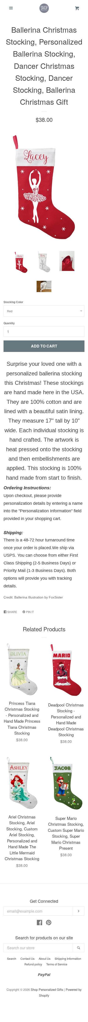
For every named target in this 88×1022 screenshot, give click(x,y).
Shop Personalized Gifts (47, 989)
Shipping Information (68, 958)
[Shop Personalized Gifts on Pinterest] (49, 923)
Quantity (9, 323)
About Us (44, 958)
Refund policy (33, 964)
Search (11, 958)
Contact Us (27, 958)
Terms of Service (56, 964)
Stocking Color (13, 302)
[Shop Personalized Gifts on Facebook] (39, 923)
